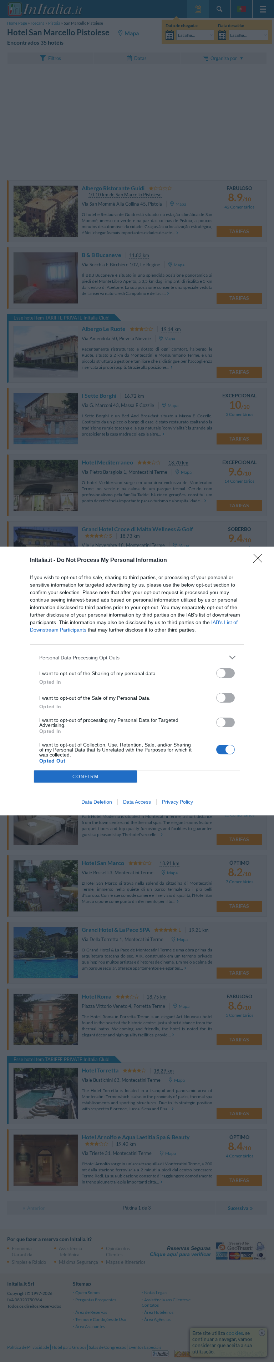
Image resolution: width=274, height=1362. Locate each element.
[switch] (225, 673)
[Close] (260, 560)
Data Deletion (96, 802)
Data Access (137, 802)
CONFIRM (85, 776)
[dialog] (137, 681)
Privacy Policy (177, 802)
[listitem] (137, 657)
